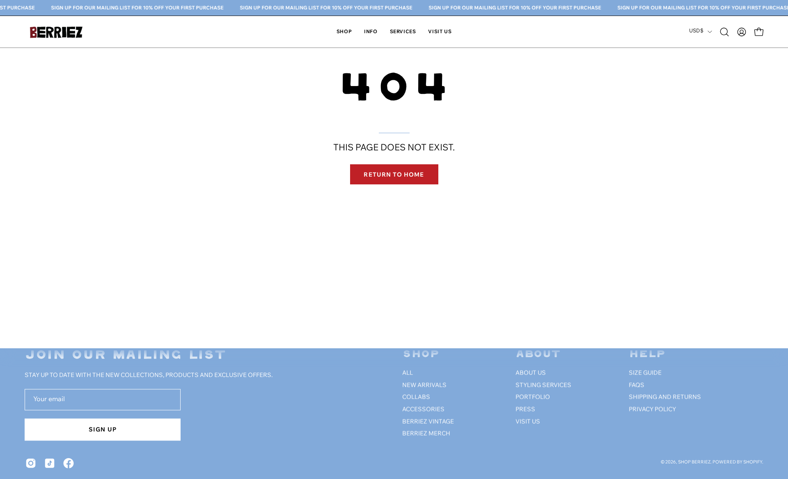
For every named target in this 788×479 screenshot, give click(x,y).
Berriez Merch (426, 434)
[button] (370, 32)
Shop (421, 355)
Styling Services (543, 385)
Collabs (416, 397)
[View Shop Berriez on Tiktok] (50, 463)
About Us (530, 373)
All (407, 373)
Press (525, 410)
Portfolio (532, 397)
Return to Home (394, 174)
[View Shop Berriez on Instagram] (31, 463)
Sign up (103, 429)
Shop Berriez (694, 463)
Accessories (423, 410)
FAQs (636, 385)
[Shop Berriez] (57, 31)
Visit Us (527, 422)
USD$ (696, 31)
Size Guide (645, 373)
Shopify (752, 463)
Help (647, 355)
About (538, 355)
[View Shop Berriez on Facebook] (68, 463)
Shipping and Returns (665, 397)
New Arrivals (424, 385)
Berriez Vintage (428, 422)
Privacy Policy (652, 410)
